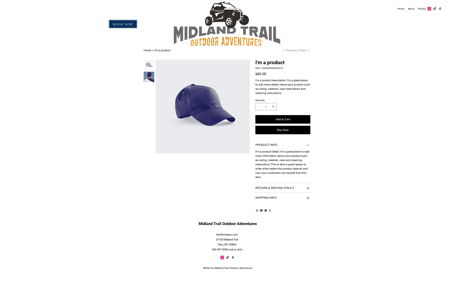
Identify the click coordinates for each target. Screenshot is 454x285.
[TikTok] (434, 8)
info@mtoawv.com (227, 234)
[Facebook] (261, 210)
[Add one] (273, 106)
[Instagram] (429, 8)
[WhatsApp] (257, 210)
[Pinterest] (265, 210)
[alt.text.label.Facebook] (440, 8)
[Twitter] (270, 210)
